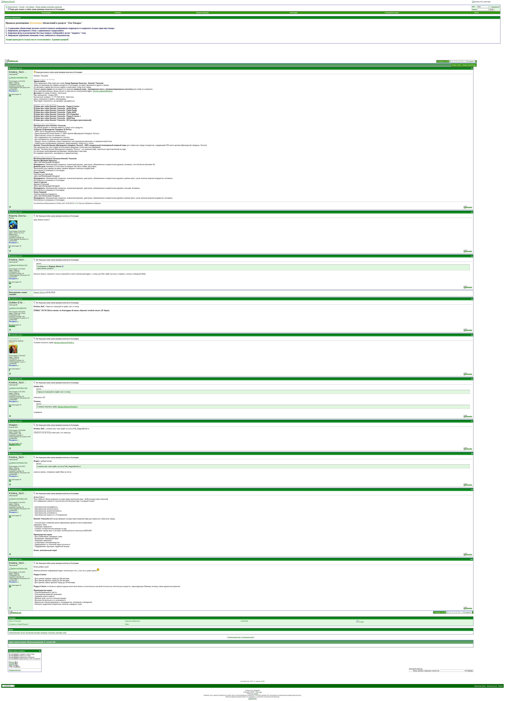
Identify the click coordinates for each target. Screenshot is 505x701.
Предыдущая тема (234, 637)
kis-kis (23, 632)
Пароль (474, 9)
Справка (118, 12)
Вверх (500, 686)
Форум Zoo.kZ (13, 7)
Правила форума (202, 12)
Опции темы (456, 65)
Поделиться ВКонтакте (132, 621)
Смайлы (11, 663)
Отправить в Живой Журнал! (18, 624)
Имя (473, 6)
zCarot (256, 693)
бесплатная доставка (33, 632)
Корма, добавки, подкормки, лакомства (49, 7)
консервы (59, 632)
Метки (11, 629)
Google (361, 622)
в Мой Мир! (244, 621)
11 (462, 61)
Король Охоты (39, 292)
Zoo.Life (21, 7)
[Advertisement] (252, 51)
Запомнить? (496, 7)
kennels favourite (14, 632)
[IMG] (10, 665)
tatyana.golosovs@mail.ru (64, 343)
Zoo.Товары (30, 7)
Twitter (127, 624)
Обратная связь (480, 686)
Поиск (476, 12)
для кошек (51, 632)
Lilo (260, 692)
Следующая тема (247, 637)
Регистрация (46, 12)
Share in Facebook (15, 621)
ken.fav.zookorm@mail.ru (102, 91)
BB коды (11, 662)
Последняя (470, 61)
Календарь (294, 12)
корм (64, 632)
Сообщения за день (392, 12)
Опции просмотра (469, 65)
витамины (44, 632)
